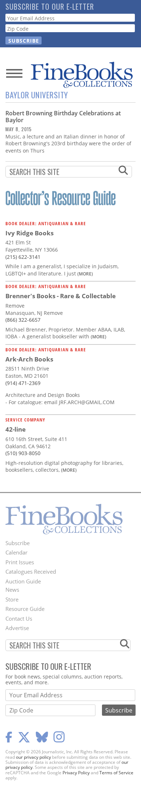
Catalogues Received (30, 571)
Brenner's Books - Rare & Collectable (60, 296)
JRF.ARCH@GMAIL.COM (87, 402)
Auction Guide (23, 581)
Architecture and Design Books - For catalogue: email (42, 398)
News (12, 589)
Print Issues (19, 562)
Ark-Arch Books (29, 359)
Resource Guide (24, 608)
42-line (15, 429)
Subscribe (17, 543)
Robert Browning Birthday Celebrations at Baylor (63, 116)
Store (11, 599)
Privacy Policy (76, 773)
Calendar (16, 552)
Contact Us (18, 618)
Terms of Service (116, 773)
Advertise (17, 628)
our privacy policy (33, 757)
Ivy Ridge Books (29, 233)
